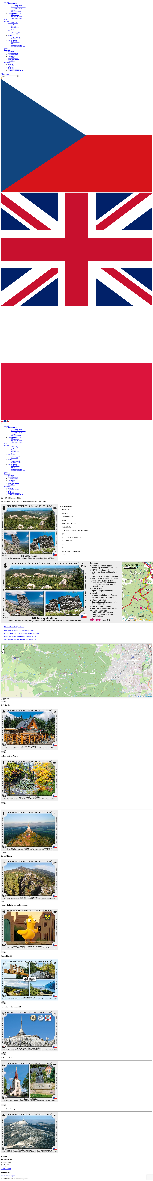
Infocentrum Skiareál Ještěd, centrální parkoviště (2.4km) (20, 636)
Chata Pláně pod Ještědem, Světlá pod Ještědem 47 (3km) (20, 639)
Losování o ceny (16, 11)
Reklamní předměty (16, 45)
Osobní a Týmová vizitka (18, 7)
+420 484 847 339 (6, 1169)
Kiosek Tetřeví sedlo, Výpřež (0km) (14, 627)
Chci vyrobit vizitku (16, 16)
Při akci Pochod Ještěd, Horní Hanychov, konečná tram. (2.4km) (22, 633)
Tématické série (15, 32)
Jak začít (6, 2)
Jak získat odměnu (16, 8)
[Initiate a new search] (150, 646)
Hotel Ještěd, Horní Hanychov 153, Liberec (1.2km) (18, 630)
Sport (12, 29)
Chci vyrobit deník (16, 18)
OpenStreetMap (148, 696)
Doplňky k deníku (16, 38)
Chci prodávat (15, 15)
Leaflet (140, 696)
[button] (3, 646)
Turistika (13, 24)
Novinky (6, 48)
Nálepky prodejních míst (18, 46)
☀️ (1, 78)
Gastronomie (15, 27)
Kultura (13, 26)
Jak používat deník (16, 5)
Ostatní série (14, 34)
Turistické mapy (15, 42)
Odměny (13, 10)
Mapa (5, 19)
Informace (7, 62)
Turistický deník (15, 37)
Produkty (6, 21)
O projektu (7, 50)
